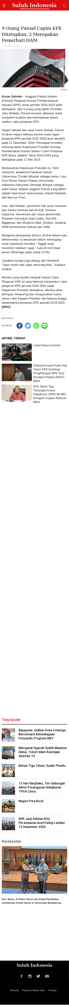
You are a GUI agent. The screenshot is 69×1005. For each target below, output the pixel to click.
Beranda (14, 990)
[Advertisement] (34, 558)
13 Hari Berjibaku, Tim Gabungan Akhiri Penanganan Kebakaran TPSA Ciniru (42, 787)
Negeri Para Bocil (31, 801)
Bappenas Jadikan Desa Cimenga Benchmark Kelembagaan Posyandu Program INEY (42, 734)
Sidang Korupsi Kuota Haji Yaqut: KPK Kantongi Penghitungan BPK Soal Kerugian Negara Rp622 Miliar (50, 373)
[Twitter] (28, 326)
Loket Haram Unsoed (46, 345)
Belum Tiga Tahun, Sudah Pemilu (42, 765)
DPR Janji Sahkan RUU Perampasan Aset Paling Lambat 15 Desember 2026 (42, 823)
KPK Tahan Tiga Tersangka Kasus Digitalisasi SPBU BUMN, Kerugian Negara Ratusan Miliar (50, 394)
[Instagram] (30, 975)
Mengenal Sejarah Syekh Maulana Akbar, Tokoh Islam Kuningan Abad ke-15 (43, 752)
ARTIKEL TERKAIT (14, 338)
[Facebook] (19, 326)
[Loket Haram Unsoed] (17, 352)
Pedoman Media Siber (33, 990)
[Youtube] (47, 975)
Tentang (52, 990)
